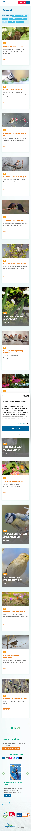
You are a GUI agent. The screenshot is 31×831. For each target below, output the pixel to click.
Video (11, 21)
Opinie (23, 18)
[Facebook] (3, 758)
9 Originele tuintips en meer (14, 481)
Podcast (19, 21)
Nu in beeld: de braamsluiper (14, 264)
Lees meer (6, 59)
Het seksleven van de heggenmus (11, 656)
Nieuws (23, 15)
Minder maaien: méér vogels (14, 612)
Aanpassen (14, 434)
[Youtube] (7, 758)
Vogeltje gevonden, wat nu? (13, 46)
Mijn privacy (11, 803)
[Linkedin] (14, 758)
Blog (5, 18)
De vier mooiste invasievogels (14, 177)
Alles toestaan (15, 428)
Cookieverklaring (6, 805)
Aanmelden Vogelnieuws (11, 748)
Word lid (7, 795)
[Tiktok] (20, 758)
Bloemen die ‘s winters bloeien (15, 699)
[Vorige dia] (4, 785)
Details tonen (22, 423)
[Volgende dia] (27, 785)
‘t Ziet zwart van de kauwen (13, 220)
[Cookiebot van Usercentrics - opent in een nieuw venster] (22, 396)
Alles (15, 15)
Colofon (18, 803)
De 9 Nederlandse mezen (12, 90)
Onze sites (5, 803)
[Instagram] (10, 758)
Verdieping (13, 18)
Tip (4, 21)
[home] (8, 3)
